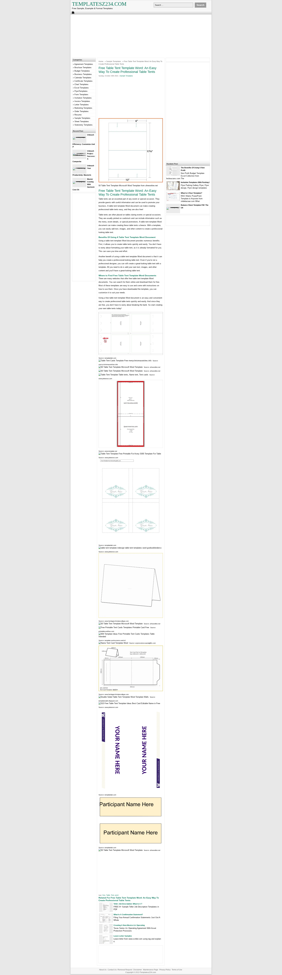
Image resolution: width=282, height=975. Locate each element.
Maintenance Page (150, 970)
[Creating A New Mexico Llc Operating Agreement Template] (106, 932)
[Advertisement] (141, 35)
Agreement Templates (83, 64)
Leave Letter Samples (123, 936)
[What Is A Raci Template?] (173, 200)
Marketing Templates (83, 108)
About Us (102, 970)
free (104, 895)
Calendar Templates (82, 78)
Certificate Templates (83, 81)
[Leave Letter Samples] (106, 943)
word (116, 895)
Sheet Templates (81, 121)
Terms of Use (177, 970)
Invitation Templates (83, 98)
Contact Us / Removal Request (120, 970)
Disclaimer (137, 970)
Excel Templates (81, 88)
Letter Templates (81, 105)
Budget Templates (82, 71)
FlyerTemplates (81, 91)
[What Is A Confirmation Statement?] (106, 922)
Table (108, 895)
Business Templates (83, 74)
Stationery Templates (83, 125)
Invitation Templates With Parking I (195, 182)
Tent (112, 895)
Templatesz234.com (99, 4)
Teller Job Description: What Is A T (128, 904)
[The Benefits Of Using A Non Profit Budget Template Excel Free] (173, 175)
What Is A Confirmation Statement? (128, 915)
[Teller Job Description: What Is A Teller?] (106, 911)
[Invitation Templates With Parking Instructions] (173, 189)
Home (101, 61)
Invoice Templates (82, 101)
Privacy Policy (165, 970)
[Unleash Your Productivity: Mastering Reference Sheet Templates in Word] (79, 168)
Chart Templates (81, 84)
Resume (78, 115)
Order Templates (81, 111)
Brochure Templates (83, 67)
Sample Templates (113, 61)
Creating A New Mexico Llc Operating (129, 925)
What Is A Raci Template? (191, 193)
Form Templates (81, 94)
